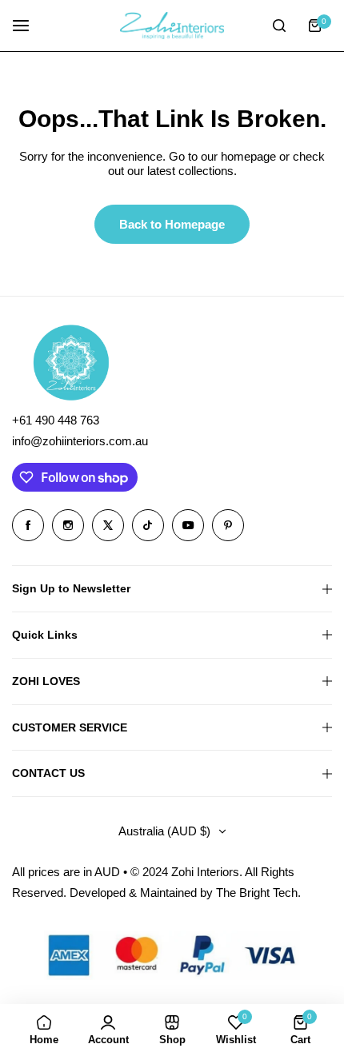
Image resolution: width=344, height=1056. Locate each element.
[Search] (279, 25)
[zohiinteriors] (172, 25)
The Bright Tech (257, 892)
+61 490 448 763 (55, 420)
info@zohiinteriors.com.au (80, 441)
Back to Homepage (172, 224)
